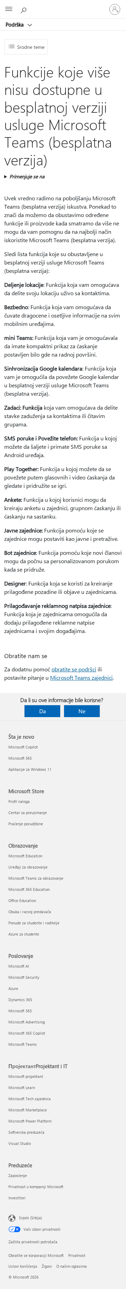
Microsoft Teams (22, 1044)
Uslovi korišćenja (22, 1266)
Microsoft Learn (21, 1087)
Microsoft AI (18, 966)
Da (42, 711)
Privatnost (76, 1255)
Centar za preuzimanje (27, 812)
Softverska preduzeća (26, 1132)
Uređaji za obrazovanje (28, 867)
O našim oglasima (71, 1266)
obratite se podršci (73, 669)
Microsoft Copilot (23, 747)
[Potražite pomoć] (24, 9)
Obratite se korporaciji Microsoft (36, 1255)
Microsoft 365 (20, 758)
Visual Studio (19, 1143)
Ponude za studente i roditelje (33, 922)
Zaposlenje (17, 1175)
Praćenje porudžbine (25, 823)
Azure (13, 988)
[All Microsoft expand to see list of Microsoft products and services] (8, 9)
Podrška (15, 24)
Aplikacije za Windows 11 (29, 769)
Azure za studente (23, 934)
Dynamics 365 (20, 999)
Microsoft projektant (25, 1076)
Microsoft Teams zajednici (81, 677)
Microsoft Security (23, 977)
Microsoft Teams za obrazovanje (35, 878)
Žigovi (47, 1266)
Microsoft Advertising (26, 1022)
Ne (81, 711)
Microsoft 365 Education (29, 889)
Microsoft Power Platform (29, 1121)
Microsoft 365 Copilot (26, 1033)
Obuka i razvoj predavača (29, 911)
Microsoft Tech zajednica (29, 1098)
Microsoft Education (25, 855)
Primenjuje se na (26, 176)
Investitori (17, 1197)
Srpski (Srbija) (30, 1217)
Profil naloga (19, 801)
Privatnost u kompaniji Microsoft (35, 1186)
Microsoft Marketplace (27, 1109)
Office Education (22, 900)
